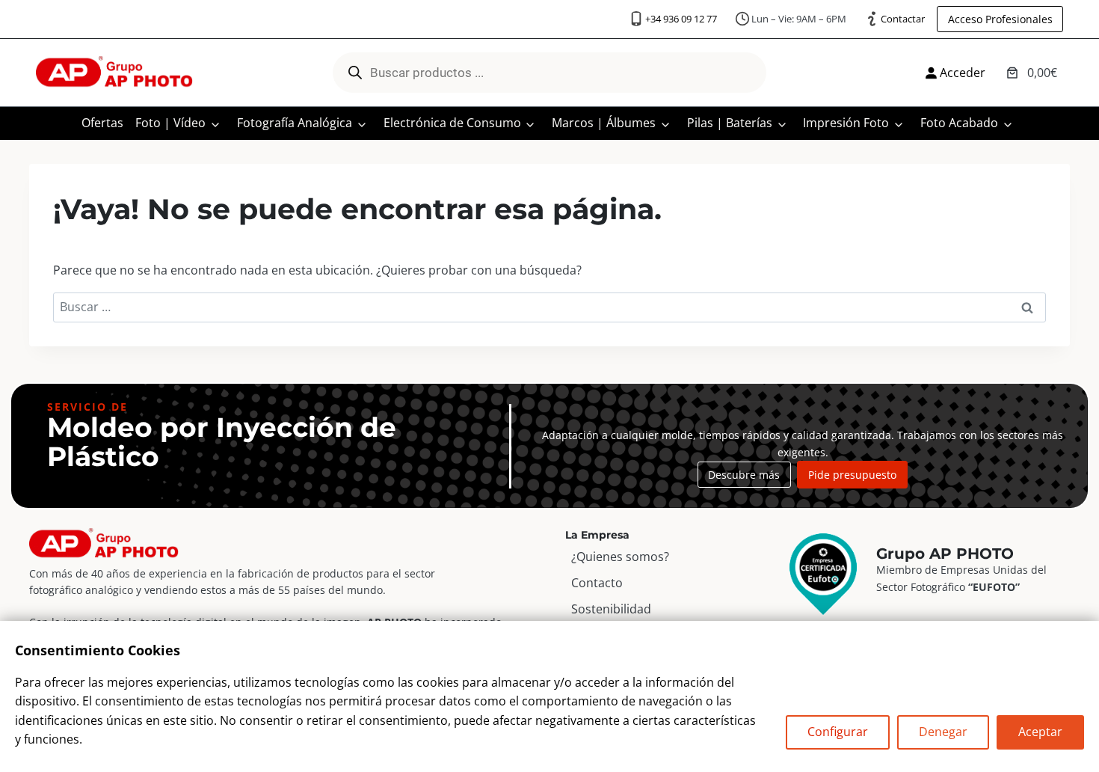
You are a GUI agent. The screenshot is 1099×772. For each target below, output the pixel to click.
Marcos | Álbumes (604, 122)
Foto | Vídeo (170, 122)
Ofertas (102, 122)
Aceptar (1040, 731)
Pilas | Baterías (729, 122)
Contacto (597, 583)
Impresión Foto (846, 122)
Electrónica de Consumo (452, 122)
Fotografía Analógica (294, 122)
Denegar (943, 731)
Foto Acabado (959, 122)
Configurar (837, 731)
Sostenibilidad (611, 609)
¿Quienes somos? (620, 556)
